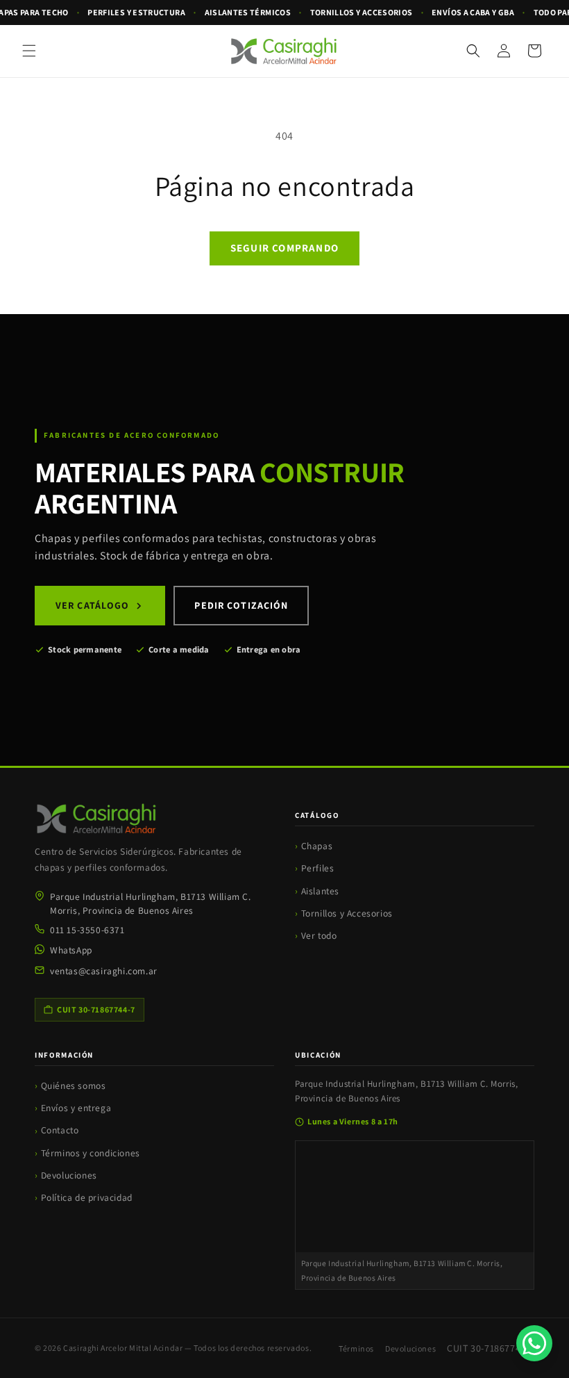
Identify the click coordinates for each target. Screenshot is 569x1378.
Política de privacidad (87, 1197)
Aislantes (320, 891)
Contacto (60, 1130)
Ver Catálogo (92, 605)
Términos (356, 1348)
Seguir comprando (284, 247)
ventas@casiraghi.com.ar (104, 971)
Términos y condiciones (90, 1153)
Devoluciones (69, 1175)
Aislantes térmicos (248, 12)
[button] (29, 50)
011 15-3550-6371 (87, 930)
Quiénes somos (73, 1085)
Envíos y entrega (76, 1107)
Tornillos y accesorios (361, 12)
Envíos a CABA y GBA (473, 12)
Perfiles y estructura (136, 12)
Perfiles (317, 868)
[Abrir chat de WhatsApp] (534, 1343)
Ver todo (319, 935)
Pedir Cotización (241, 605)
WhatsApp (71, 950)
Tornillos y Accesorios (347, 913)
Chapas (317, 845)
